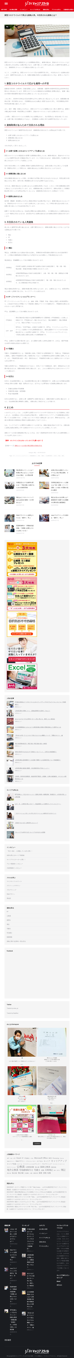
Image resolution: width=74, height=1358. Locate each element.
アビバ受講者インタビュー (15, 864)
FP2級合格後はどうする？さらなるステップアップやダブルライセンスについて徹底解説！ (40, 703)
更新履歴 (8, 1340)
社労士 (55, 455)
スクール (19, 1164)
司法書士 (9, 933)
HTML (32, 1158)
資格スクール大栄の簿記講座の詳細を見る (28, 446)
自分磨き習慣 (13, 9)
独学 (55, 1170)
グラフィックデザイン (13, 885)
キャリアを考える (35, 9)
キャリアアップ (59, 1161)
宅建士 (43, 455)
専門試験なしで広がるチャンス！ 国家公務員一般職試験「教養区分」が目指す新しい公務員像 (13, 1319)
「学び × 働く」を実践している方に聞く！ (20, 851)
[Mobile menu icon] (6, 3)
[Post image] (9, 473)
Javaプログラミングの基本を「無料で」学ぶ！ (59, 516)
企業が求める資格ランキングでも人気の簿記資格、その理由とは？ (59, 472)
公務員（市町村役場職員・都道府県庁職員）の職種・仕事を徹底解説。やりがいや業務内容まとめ (40, 778)
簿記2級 (14, 1173)
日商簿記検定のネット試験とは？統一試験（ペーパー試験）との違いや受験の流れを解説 (59, 486)
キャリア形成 (11, 1164)
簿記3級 (21, 1173)
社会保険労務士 (49, 455)
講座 (40, 1173)
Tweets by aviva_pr (12, 1008)
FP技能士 (27, 1158)
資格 (63, 455)
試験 (31, 1173)
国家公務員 (45, 1167)
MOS (50, 1158)
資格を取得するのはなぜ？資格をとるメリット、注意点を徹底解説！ (36, 752)
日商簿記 (49, 1170)
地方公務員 (12, 1170)
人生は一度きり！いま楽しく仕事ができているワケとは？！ (13, 1235)
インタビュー (23, 9)
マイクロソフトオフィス (14, 881)
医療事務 (9, 937)
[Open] (22, 1042)
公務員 (9, 916)
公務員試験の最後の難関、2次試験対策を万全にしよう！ (32, 768)
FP (14, 455)
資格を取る (46, 9)
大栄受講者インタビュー (14, 868)
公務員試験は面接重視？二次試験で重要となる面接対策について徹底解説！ (38, 760)
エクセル (40, 1161)
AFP (8, 1158)
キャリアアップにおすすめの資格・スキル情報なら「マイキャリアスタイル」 (36, 1356)
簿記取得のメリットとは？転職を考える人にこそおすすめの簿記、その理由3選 (25, 472)
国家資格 (53, 1167)
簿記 (7, 26)
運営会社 (59, 1285)
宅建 (39, 455)
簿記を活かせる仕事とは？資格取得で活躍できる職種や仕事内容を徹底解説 (59, 500)
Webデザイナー (11, 1161)
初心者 (37, 1167)
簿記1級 (9, 1173)
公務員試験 (30, 1167)
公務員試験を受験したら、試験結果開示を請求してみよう (32, 711)
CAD (11, 1158)
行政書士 (27, 1173)
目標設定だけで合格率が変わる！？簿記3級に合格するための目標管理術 (25, 485)
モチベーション (11, 1167)
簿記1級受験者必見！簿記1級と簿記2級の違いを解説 (31, 743)
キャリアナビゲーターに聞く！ (16, 859)
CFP (14, 1158)
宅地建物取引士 (33, 455)
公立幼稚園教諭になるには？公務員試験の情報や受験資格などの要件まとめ (38, 727)
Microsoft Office (41, 1158)
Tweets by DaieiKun (12, 1013)
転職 (49, 1173)
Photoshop (56, 1158)
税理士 (9, 920)
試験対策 (35, 1173)
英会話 (9, 898)
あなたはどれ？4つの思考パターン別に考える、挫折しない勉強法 (35, 719)
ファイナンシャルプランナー (22, 455)
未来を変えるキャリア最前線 (15, 855)
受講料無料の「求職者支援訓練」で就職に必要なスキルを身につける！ (25, 528)
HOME (5, 9)
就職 (42, 1170)
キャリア (47, 1161)
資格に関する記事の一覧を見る (16, 941)
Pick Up (62, 1158)
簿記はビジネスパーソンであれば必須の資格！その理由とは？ (25, 500)
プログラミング (11, 890)
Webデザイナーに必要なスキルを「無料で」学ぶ (25, 516)
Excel (19, 1158)
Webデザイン (11, 894)
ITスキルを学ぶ (56, 9)
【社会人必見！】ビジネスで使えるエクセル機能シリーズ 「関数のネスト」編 (39, 735)
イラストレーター (31, 1161)
